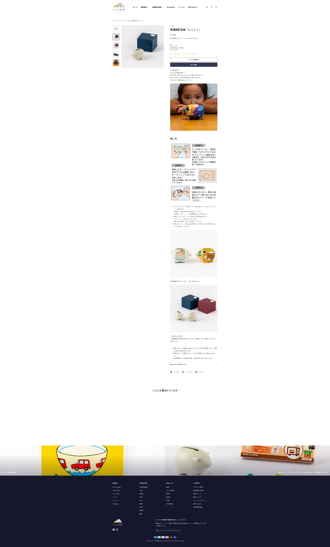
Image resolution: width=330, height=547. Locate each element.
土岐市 (172, 26)
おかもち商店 (117, 487)
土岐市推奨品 (143, 487)
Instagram (171, 7)
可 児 (141, 500)
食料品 (168, 497)
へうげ (115, 497)
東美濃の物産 (157, 7)
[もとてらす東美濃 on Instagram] (117, 529)
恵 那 (141, 507)
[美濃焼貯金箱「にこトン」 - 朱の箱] (116, 430)
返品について (197, 494)
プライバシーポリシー (200, 500)
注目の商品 (169, 504)
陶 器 (167, 494)
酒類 (140, 514)
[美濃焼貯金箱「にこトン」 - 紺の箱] (113, 430)
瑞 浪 (141, 497)
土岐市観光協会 (198, 507)
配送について (197, 497)
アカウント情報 (198, 487)
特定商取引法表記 (198, 490)
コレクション (121, 20)
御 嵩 (141, 504)
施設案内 (144, 7)
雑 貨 (167, 500)
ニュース (181, 7)
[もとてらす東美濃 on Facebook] (114, 529)
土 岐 (127, 20)
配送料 (175, 38)
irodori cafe (116, 490)
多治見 (141, 494)
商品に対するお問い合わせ (178, 364)
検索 (167, 487)
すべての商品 (170, 490)
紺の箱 (173, 48)
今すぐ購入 (193, 65)
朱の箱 (181, 48)
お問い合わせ (192, 7)
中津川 (141, 510)
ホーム (135, 7)
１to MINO (116, 494)
